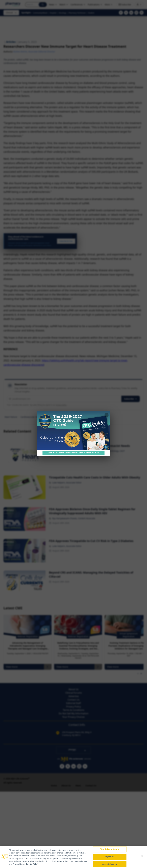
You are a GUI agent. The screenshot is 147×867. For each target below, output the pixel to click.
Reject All (109, 856)
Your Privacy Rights (109, 849)
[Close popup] (107, 415)
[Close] (142, 856)
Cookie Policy (32, 864)
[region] (73, 856)
